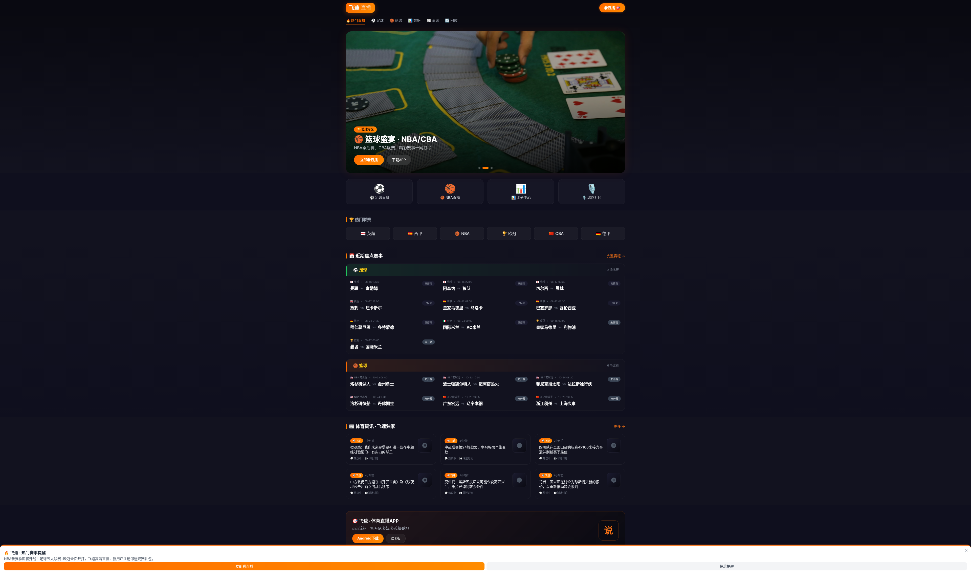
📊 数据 (414, 20)
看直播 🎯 (612, 8)
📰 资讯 (433, 20)
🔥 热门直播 (355, 20)
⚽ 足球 (377, 20)
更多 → (619, 426)
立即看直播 (369, 160)
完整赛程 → (616, 256)
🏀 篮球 (396, 20)
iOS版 (395, 538)
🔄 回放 (451, 20)
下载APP (399, 160)
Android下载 (368, 538)
